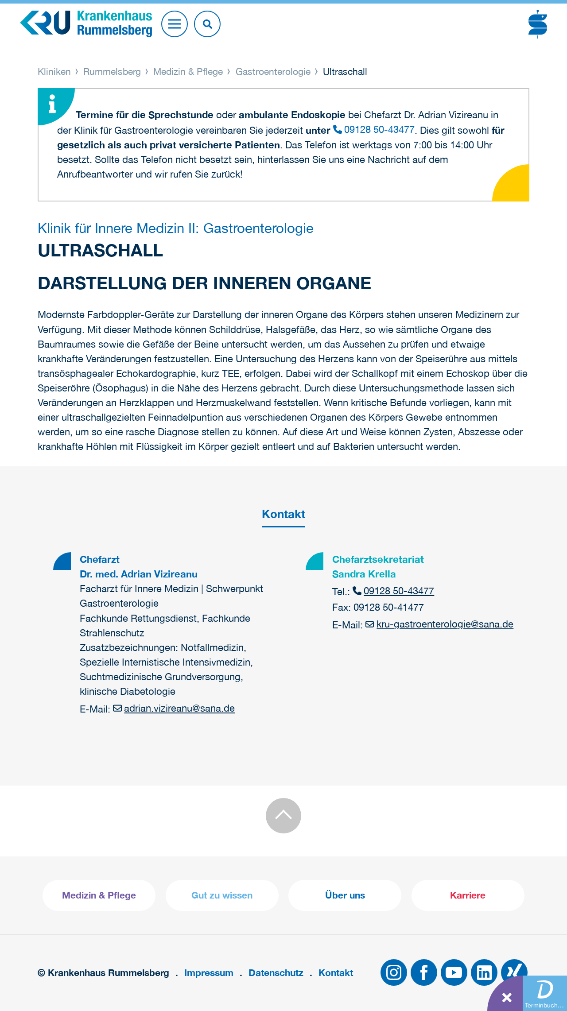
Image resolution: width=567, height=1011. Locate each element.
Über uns (345, 895)
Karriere (467, 895)
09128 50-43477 (379, 129)
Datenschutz (276, 972)
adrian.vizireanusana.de (179, 708)
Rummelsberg (112, 71)
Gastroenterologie (273, 71)
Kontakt (335, 972)
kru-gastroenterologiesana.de (445, 624)
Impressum (208, 972)
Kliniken (56, 71)
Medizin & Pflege (188, 71)
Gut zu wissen (221, 895)
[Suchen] (207, 24)
